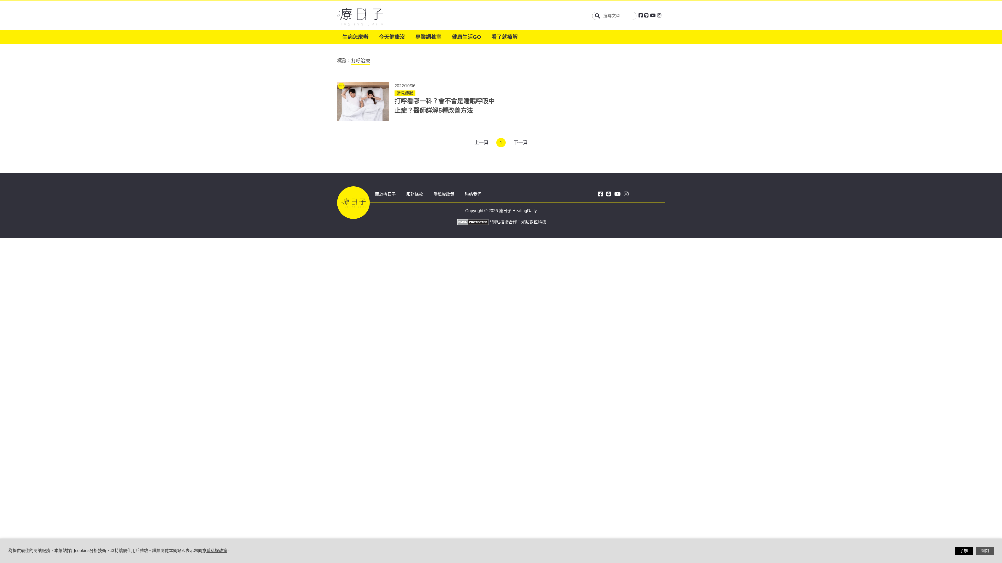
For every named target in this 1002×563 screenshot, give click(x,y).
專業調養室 (428, 37)
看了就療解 (505, 37)
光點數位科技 (533, 222)
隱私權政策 (443, 194)
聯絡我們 (473, 194)
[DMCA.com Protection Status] (472, 221)
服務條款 (414, 194)
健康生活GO (466, 37)
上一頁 (481, 142)
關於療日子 (385, 194)
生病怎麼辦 (355, 37)
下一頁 (521, 142)
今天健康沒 (392, 37)
